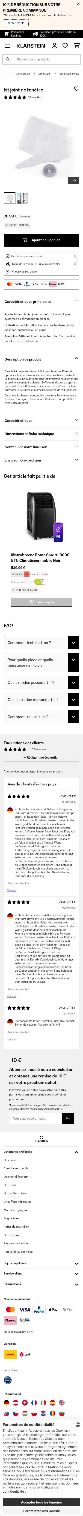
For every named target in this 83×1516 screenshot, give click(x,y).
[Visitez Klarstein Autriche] (15, 1403)
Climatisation (23, 73)
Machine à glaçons (16, 1210)
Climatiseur (45, 73)
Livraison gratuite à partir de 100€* (58, 33)
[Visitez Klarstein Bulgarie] (62, 1413)
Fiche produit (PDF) (21, 582)
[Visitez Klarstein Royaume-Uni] (62, 1403)
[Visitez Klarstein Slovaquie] (6, 1413)
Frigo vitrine (11, 1218)
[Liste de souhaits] (65, 46)
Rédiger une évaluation (42, 757)
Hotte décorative (15, 1193)
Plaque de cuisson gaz (18, 1251)
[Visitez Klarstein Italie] (43, 1403)
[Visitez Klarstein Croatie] (43, 1413)
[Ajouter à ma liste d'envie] (76, 88)
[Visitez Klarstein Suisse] (25, 1403)
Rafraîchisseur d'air (16, 1226)
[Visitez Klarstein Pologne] (34, 1413)
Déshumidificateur (16, 1176)
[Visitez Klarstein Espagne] (52, 1403)
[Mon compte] (54, 45)
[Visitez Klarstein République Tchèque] (15, 1413)
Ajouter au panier (45, 240)
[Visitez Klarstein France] (34, 1403)
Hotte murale (12, 1235)
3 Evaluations (35, 97)
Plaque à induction (16, 1243)
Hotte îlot (10, 1185)
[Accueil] (10, 73)
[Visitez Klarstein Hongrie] (25, 1413)
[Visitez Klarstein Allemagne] (6, 1403)
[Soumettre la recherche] (8, 59)
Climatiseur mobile (69, 73)
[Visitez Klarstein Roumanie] (52, 1413)
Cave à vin (10, 1160)
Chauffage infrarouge (18, 1201)
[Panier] (77, 46)
